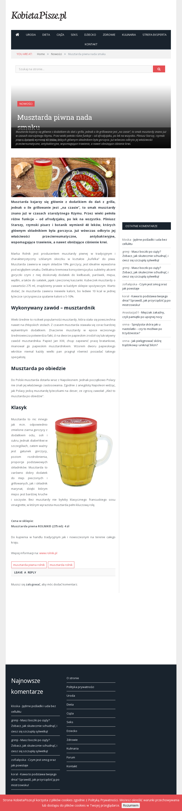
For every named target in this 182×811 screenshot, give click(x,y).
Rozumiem (130, 805)
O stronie (73, 678)
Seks (74, 35)
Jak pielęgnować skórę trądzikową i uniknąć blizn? (141, 343)
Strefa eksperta (154, 35)
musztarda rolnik (61, 565)
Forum (71, 757)
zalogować (33, 584)
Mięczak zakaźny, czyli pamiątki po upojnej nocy (143, 314)
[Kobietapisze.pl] (39, 15)
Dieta (46, 35)
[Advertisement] (152, 185)
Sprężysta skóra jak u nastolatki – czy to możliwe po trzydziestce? (142, 328)
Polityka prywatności (80, 687)
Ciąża (60, 35)
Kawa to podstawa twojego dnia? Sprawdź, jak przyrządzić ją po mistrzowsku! (146, 300)
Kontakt (91, 44)
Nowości (26, 104)
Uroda (31, 35)
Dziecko (90, 35)
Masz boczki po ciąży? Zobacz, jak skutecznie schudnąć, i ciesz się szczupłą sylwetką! (145, 256)
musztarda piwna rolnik (29, 565)
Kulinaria (129, 35)
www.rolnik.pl (48, 553)
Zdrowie (109, 35)
